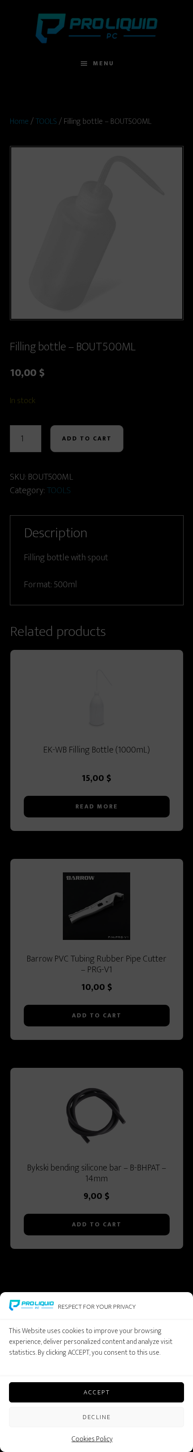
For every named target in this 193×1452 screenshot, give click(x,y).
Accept (96, 1392)
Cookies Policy (92, 1439)
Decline (97, 1417)
